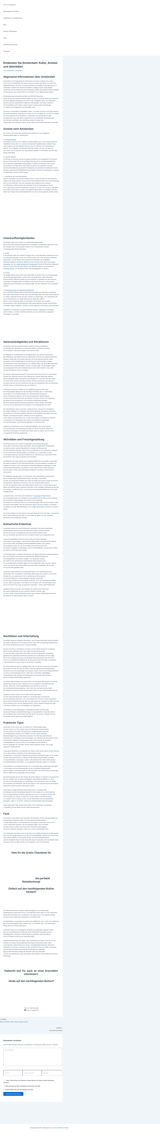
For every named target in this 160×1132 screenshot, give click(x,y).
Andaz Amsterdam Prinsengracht (26, 264)
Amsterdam (37, 496)
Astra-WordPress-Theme (60, 1128)
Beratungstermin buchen (11, 11)
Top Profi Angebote (9, 4)
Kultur (50, 796)
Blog (4, 24)
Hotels (29, 255)
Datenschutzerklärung (10, 44)
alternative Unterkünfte (26, 290)
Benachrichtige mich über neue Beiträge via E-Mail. (19, 1089)
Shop (5, 38)
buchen (12, 268)
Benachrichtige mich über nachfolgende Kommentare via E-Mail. (22, 1086)
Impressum (6, 51)
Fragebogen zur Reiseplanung (12, 18)
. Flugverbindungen (10, 139)
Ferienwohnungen (10, 290)
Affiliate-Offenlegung (10, 31)
